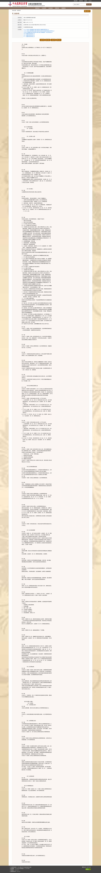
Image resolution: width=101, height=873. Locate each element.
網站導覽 (75, 0)
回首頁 (85, 0)
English (90, 0)
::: (71, 0)
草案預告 (57, 8)
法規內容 (42, 39)
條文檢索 (48, 39)
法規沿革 (53, 39)
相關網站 (63, 8)
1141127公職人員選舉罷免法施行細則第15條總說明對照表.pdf (36, 29)
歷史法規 (59, 39)
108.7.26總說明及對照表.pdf (29, 35)
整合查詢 (89, 4)
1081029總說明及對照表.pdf (29, 33)
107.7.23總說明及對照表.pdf (29, 36)
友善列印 (88, 11)
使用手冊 (81, 0)
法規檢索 (50, 8)
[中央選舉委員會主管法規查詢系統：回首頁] (18, 2)
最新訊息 (37, 8)
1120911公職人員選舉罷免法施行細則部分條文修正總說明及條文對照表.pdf (38, 30)
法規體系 (44, 8)
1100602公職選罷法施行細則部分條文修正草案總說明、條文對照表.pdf (37, 32)
